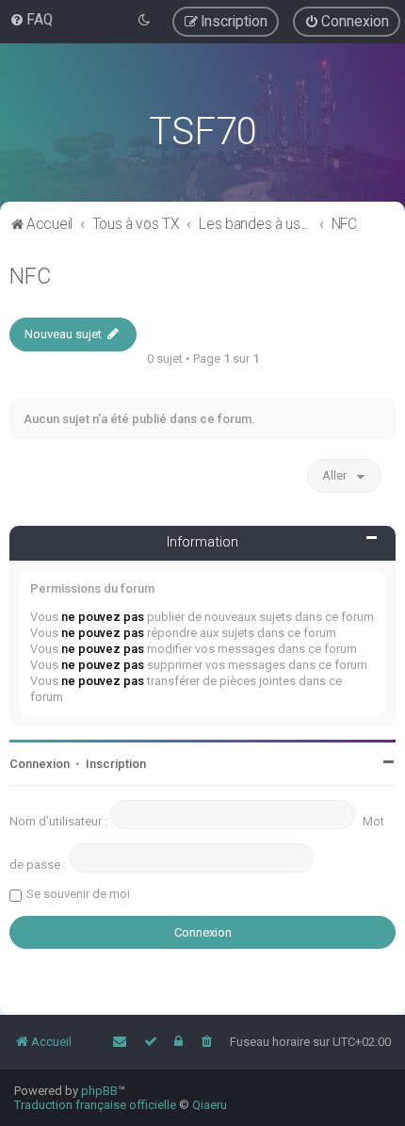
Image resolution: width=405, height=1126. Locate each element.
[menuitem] (31, 20)
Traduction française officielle (95, 1105)
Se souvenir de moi (78, 894)
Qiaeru (209, 1105)
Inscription (116, 764)
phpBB (99, 1091)
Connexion (39, 764)
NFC (30, 276)
